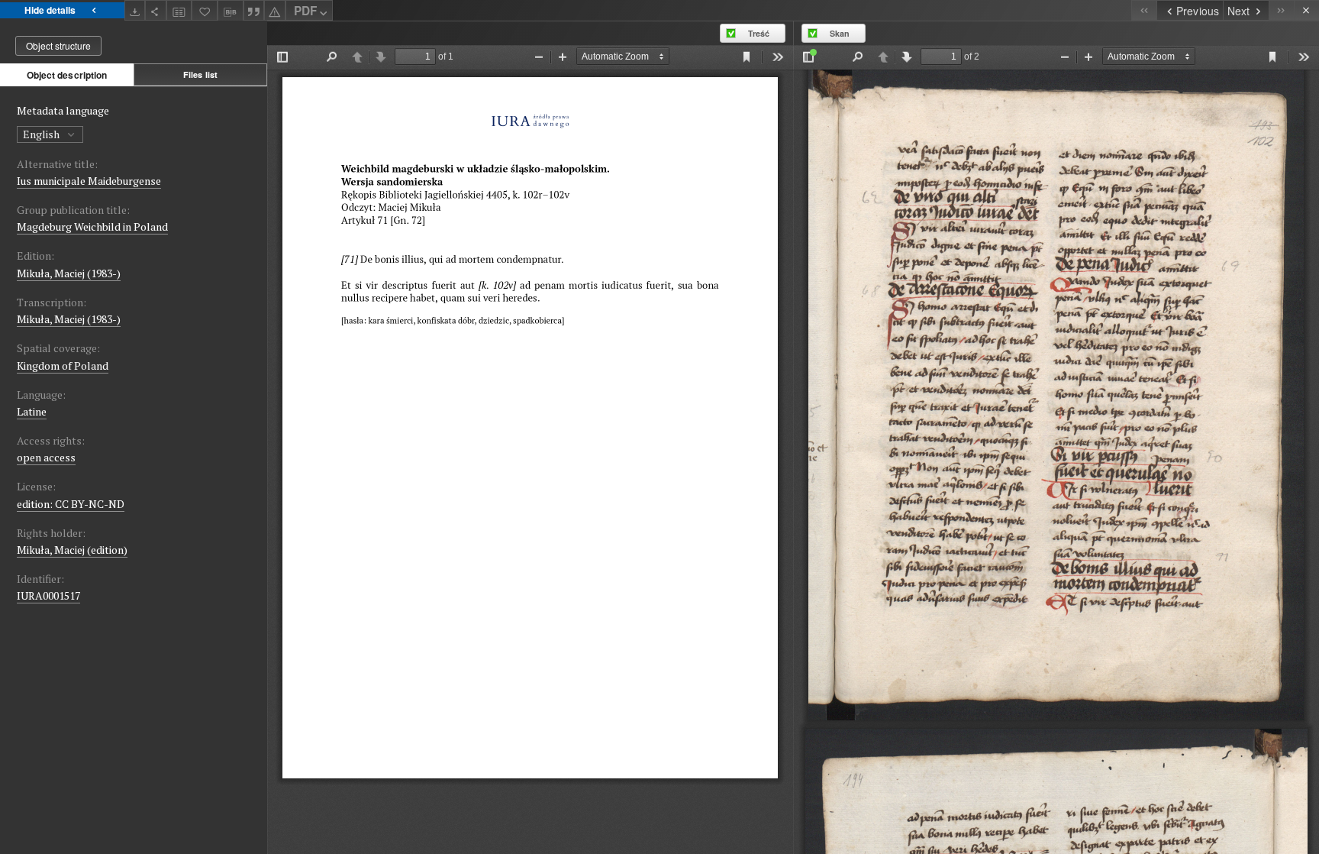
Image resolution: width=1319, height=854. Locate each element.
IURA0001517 (48, 595)
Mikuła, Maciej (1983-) (69, 273)
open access (46, 457)
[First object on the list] (1143, 10)
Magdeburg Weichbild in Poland (92, 226)
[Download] (135, 10)
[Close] (1306, 10)
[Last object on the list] (1281, 10)
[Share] (155, 10)
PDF (305, 10)
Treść (758, 33)
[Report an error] (274, 10)
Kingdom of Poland (62, 365)
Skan (840, 33)
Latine (32, 411)
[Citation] (254, 10)
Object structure (58, 45)
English (42, 134)
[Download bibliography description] (230, 10)
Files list (200, 74)
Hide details (50, 10)
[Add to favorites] (205, 10)
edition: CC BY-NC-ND (70, 504)
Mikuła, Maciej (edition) (72, 549)
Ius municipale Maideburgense (89, 180)
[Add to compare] (179, 10)
